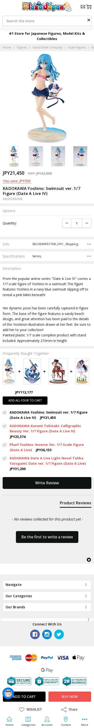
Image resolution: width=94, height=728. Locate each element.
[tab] (75, 503)
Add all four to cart (25, 400)
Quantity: (10, 223)
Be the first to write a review (47, 537)
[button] (89, 19)
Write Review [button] (47, 482)
